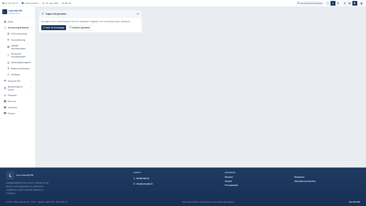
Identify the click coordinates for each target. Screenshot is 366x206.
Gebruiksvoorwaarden (305, 181)
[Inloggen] (361, 3)
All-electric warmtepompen (18, 55)
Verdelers (15, 74)
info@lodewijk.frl (32, 3)
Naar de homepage (54, 27)
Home (10, 21)
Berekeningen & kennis (15, 88)
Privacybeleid (231, 185)
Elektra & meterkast (20, 68)
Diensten (229, 177)
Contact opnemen (81, 27)
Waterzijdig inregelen (21, 62)
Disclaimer (299, 177)
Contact (11, 113)
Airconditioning (18, 40)
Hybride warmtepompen (18, 47)
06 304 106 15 (11, 3)
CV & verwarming (19, 33)
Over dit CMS (354, 202)
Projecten (12, 95)
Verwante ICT (14, 81)
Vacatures (12, 107)
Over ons (12, 101)
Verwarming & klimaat (18, 27)
